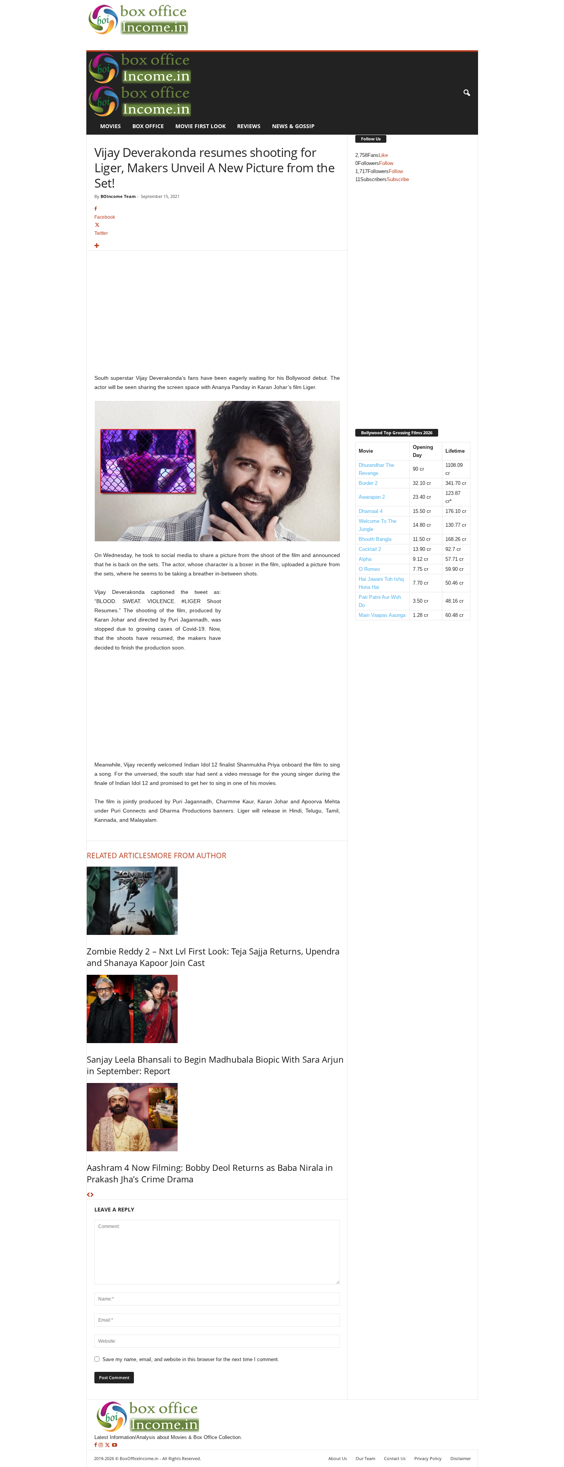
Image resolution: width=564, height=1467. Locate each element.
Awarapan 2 (372, 497)
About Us (337, 1458)
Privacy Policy (428, 1458)
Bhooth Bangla (375, 539)
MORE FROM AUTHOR (188, 855)
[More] (217, 246)
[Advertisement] (330, 17)
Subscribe (398, 179)
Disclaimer (460, 1458)
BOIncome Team (118, 196)
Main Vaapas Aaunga (382, 615)
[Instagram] (101, 1445)
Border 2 (368, 483)
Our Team (365, 1458)
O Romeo (369, 569)
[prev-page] (88, 1195)
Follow (386, 163)
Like (383, 155)
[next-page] (92, 1195)
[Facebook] (96, 1445)
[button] (466, 93)
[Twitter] (108, 1445)
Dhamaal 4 (371, 511)
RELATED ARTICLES (119, 855)
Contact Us (395, 1458)
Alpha (365, 559)
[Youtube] (114, 1445)
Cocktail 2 (370, 549)
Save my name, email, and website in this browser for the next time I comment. (190, 1359)
